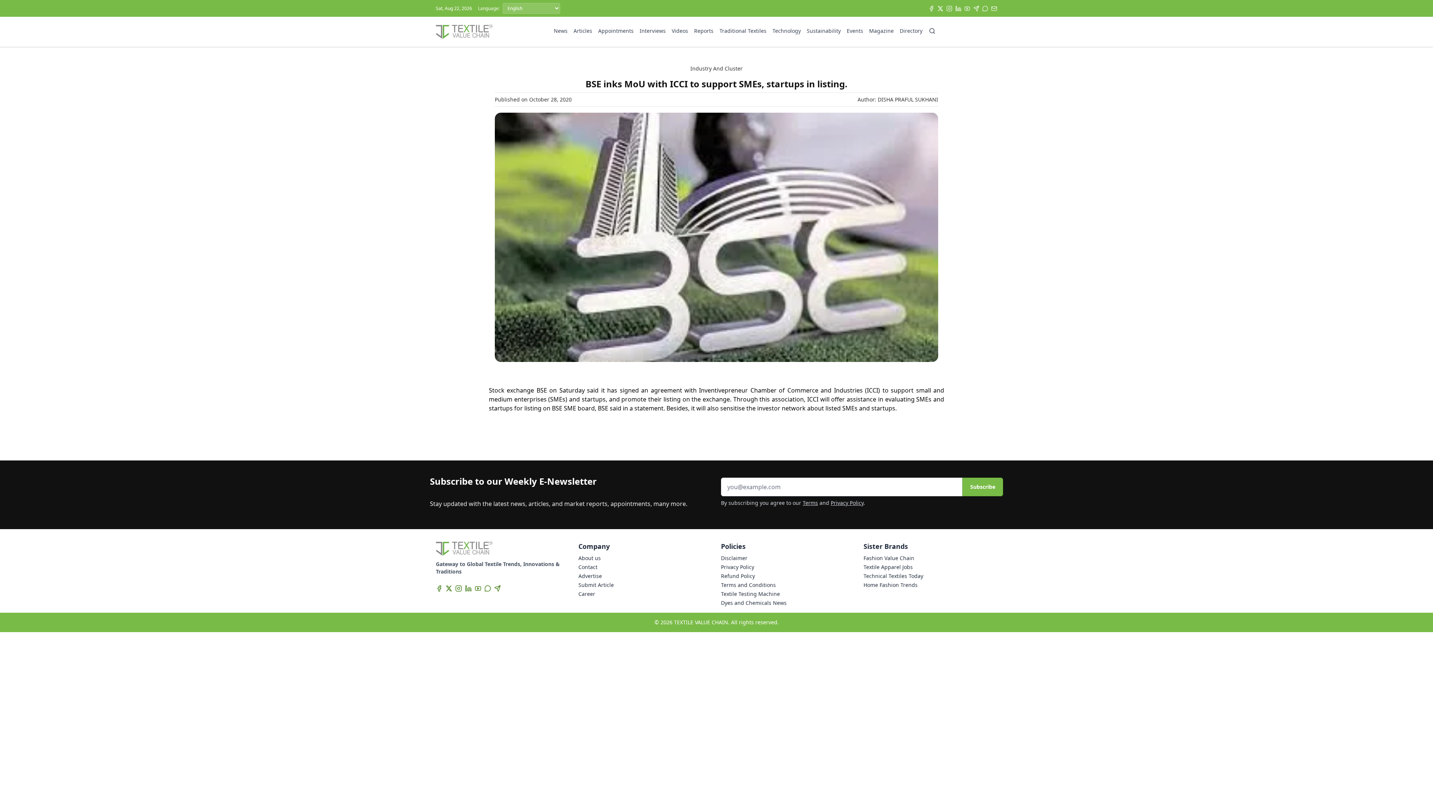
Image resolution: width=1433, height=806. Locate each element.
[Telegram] (976, 9)
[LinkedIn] (958, 9)
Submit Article (596, 584)
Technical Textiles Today (893, 575)
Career (586, 593)
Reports (704, 30)
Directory (911, 30)
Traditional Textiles (743, 30)
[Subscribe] (994, 9)
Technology (786, 30)
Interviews (653, 30)
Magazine (881, 30)
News (561, 30)
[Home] (464, 31)
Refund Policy (738, 575)
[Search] (932, 31)
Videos (680, 30)
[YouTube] (967, 9)
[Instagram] (949, 9)
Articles (583, 30)
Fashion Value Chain (889, 558)
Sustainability (824, 30)
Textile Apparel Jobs (888, 567)
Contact (587, 567)
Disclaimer (734, 558)
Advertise (590, 575)
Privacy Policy (847, 502)
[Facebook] (931, 9)
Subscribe (982, 486)
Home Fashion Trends (891, 584)
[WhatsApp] (985, 9)
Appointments (616, 30)
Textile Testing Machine (750, 593)
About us (589, 558)
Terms (810, 502)
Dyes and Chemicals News (754, 602)
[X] (940, 9)
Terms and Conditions (748, 584)
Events (855, 30)
